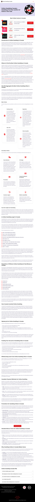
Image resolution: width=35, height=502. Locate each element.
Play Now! (30, 22)
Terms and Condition (17, 497)
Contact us (17, 498)
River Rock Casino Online (8, 78)
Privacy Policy (17, 496)
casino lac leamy (23, 54)
